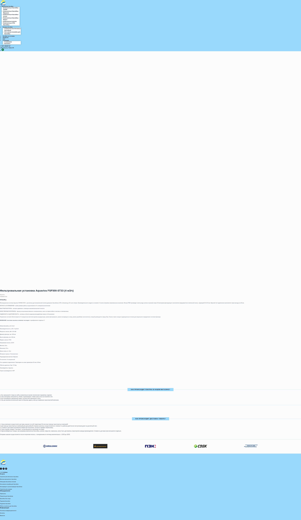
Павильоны (3, 493)
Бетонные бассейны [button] (8, 27)
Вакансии (2, 515)
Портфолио (5, 37)
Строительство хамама (6, 489)
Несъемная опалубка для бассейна (9, 484)
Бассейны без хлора (5, 498)
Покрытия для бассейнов (6, 496)
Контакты (7, 43)
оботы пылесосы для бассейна (9, 506)
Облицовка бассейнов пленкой (8, 481)
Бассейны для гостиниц (9, 36)
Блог (4, 39)
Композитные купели (10, 21)
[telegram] (4, 469)
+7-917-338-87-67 (5, 46)
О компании (8, 42)
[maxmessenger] (3, 50)
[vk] (1, 469)
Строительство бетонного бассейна (9, 476)
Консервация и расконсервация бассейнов (11, 486)
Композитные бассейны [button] (7, 6)
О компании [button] (6, 40)
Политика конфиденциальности (8, 510)
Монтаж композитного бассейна (8, 479)
